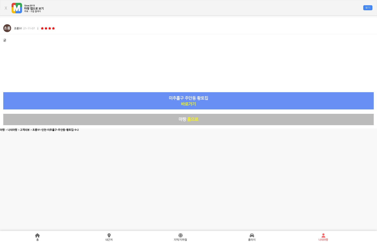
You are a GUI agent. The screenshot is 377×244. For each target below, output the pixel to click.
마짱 (188, 119)
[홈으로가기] (37, 235)
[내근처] (109, 235)
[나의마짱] (323, 235)
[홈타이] (251, 235)
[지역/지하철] (180, 235)
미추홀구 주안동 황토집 (188, 101)
